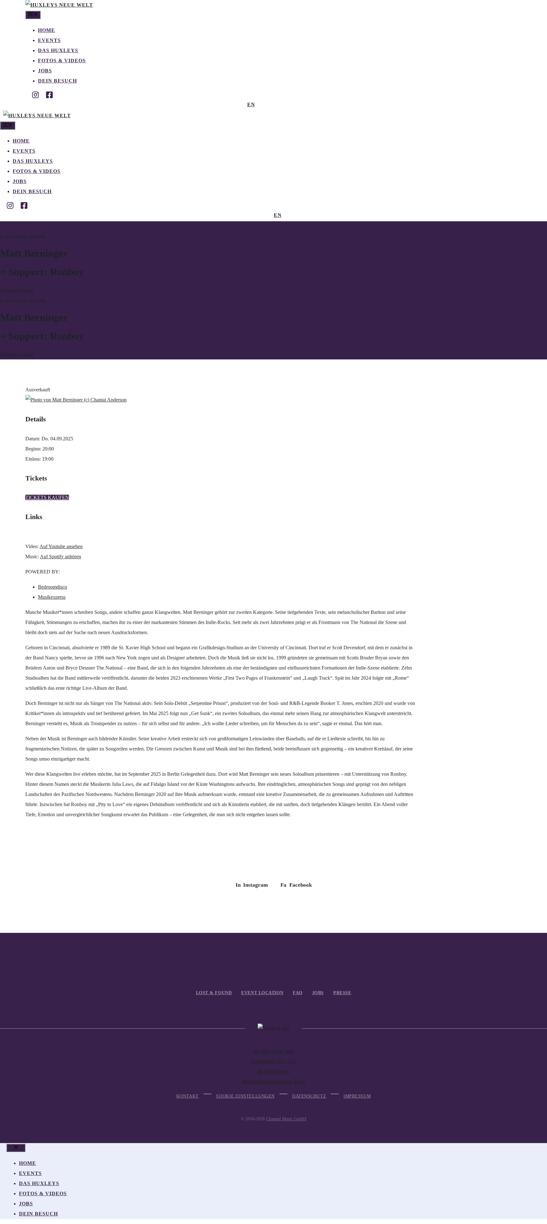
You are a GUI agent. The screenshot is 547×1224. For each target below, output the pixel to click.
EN (251, 104)
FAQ (298, 992)
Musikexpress (52, 597)
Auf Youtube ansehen (61, 546)
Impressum (357, 1096)
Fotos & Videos (62, 60)
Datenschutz (309, 1096)
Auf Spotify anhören (60, 556)
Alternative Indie (17, 290)
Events (49, 40)
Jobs (45, 70)
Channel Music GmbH (286, 1119)
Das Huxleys (58, 50)
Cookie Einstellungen (245, 1096)
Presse (342, 992)
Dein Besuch (57, 80)
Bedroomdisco (52, 587)
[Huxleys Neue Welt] (59, 5)
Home (46, 30)
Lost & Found (214, 992)
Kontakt (187, 1096)
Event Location (262, 992)
